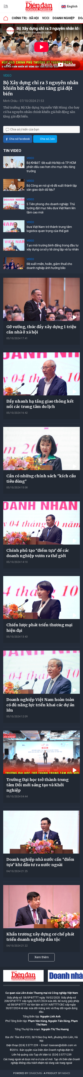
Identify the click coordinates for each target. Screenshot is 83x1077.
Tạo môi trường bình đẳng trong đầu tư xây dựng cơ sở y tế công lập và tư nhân (53, 247)
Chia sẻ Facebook (19, 138)
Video (7, 75)
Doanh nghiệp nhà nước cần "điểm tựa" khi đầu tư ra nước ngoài (40, 862)
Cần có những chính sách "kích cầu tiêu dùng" (41, 478)
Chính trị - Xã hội (25, 18)
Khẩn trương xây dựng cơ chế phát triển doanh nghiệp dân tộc (40, 937)
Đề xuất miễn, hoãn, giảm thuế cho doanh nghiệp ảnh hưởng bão (49, 266)
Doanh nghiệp (64, 18)
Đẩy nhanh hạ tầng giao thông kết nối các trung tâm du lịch (40, 404)
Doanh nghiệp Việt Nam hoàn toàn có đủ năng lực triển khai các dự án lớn (40, 705)
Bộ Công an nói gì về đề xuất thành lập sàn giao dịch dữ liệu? (52, 188)
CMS (35, 1073)
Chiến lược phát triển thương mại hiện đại (39, 627)
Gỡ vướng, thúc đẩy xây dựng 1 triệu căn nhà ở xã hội (41, 329)
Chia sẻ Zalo (47, 138)
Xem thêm (41, 957)
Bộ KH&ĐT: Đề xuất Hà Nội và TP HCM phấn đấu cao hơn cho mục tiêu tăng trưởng (51, 167)
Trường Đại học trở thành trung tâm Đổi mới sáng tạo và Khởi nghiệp (37, 785)
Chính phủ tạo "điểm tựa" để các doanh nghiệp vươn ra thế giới (37, 553)
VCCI (45, 18)
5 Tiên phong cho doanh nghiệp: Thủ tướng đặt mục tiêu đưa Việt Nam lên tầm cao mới (51, 208)
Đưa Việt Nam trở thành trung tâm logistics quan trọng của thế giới (49, 229)
